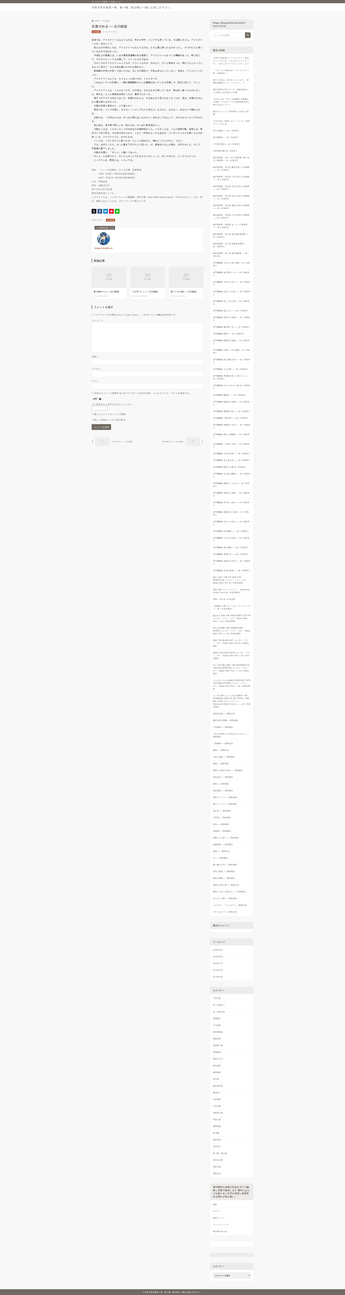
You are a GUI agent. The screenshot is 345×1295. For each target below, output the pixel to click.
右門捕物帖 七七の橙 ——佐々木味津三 (230, 369)
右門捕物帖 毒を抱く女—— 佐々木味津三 (231, 326)
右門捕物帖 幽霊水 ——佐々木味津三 (229, 395)
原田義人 (217, 1018)
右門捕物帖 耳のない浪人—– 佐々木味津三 (231, 503)
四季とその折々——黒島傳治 (226, 837)
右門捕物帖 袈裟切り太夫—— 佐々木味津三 (231, 426)
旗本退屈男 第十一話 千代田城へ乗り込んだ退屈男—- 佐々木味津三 (231, 159)
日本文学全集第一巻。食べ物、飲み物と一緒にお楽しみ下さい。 (132, 7)
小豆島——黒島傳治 (222, 817)
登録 (215, 1204)
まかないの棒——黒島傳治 (225, 898)
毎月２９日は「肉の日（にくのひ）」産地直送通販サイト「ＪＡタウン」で (231, 81)
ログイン (217, 1211)
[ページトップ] (339, 1289)
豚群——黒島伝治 (221, 750)
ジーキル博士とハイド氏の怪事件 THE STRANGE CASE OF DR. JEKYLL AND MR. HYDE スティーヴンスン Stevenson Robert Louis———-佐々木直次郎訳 (232, 701)
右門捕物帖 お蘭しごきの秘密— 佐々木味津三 (231, 351)
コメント (97, 320)
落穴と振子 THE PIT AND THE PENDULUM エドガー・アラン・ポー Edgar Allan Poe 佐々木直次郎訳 (231, 580)
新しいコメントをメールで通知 (110, 414)
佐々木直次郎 (219, 1011)
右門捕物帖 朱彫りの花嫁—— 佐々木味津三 (231, 318)
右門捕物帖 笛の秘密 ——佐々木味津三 (230, 547)
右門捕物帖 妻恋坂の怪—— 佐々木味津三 (231, 411)
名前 (95, 356)
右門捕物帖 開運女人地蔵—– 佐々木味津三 (231, 341)
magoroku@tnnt (103, 248)
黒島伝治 (217, 1173)
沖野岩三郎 (218, 1112)
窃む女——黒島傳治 (222, 810)
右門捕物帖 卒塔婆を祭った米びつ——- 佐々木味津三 (230, 377)
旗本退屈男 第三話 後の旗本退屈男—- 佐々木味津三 (230, 235)
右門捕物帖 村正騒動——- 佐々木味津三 (231, 531)
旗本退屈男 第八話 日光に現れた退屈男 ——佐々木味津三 (231, 187)
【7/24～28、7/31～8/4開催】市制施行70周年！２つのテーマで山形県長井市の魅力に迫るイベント (231, 102)
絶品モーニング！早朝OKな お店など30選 (231, 112)
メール (96, 368)
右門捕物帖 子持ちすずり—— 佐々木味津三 (231, 283)
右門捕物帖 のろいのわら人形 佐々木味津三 (231, 386)
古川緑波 (106, 21)
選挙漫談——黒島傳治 (223, 790)
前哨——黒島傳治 (221, 783)
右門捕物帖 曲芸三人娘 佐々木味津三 (229, 466)
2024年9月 (218, 949)
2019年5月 (218, 970)
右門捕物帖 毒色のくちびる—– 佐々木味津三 (231, 484)
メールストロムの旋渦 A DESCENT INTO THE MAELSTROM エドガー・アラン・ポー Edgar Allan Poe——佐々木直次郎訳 (232, 684)
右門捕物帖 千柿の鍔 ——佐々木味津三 (230, 418)
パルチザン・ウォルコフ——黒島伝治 (230, 905)
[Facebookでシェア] (99, 211)
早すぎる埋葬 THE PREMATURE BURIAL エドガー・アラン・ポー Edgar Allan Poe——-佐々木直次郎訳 (232, 630)
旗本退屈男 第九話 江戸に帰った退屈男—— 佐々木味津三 (231, 178)
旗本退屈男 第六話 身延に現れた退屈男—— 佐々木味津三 (231, 206)
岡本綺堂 (217, 1065)
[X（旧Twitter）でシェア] (94, 211)
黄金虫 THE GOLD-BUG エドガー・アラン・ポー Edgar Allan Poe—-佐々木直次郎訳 (231, 655)
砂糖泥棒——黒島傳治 (223, 844)
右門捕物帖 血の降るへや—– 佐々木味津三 (231, 273)
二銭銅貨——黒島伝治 (223, 743)
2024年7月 (218, 963)
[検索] (248, 35)
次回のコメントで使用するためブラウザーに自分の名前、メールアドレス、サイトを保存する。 (142, 393)
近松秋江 (217, 1146)
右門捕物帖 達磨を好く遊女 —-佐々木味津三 (231, 513)
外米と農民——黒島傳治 (224, 871)
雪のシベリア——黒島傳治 (225, 804)
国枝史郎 (217, 1038)
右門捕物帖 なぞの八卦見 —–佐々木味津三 (231, 539)
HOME (97, 21)
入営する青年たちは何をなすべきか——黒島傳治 (231, 735)
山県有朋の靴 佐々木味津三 (225, 150)
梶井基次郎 (218, 1085)
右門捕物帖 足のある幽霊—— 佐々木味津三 (231, 475)
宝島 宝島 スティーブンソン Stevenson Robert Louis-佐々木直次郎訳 (231, 591)
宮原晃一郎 (218, 1045)
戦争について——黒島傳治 (225, 797)
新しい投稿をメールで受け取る (110, 419)
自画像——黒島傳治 (222, 831)
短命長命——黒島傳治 (223, 777)
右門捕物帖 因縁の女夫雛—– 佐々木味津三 (231, 403)
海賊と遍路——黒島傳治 (224, 878)
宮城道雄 (217, 1052)
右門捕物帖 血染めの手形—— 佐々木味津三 (231, 562)
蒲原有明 (217, 1139)
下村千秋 (217, 998)
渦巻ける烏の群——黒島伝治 (226, 884)
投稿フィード (219, 1217)
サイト (95, 380)
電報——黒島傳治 (221, 763)
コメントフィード (221, 1224)
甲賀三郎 (217, 1119)
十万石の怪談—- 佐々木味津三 (226, 144)
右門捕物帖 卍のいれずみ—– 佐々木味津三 (231, 523)
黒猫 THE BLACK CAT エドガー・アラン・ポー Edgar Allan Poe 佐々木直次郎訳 (231, 643)
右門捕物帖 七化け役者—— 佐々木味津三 (231, 453)
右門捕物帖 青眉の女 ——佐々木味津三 (230, 554)
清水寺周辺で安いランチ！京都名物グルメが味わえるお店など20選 (231, 91)
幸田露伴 (217, 1072)
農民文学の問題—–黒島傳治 (225, 720)
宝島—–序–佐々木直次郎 (224, 599)
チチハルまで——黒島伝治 (225, 911)
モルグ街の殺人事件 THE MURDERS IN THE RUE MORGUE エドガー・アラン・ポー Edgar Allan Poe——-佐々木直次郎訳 (231, 669)
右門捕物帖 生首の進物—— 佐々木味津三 (231, 570)
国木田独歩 (218, 1031)
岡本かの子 (218, 1058)
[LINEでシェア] (117, 211)
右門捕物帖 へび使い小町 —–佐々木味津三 (231, 445)
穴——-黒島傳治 (220, 857)
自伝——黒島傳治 (221, 824)
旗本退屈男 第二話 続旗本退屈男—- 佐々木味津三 (229, 245)
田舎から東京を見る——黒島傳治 (228, 770)
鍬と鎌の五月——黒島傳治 (225, 864)
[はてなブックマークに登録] (105, 211)
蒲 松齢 (216, 1133)
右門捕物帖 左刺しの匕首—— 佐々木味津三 (231, 293)
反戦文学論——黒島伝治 (224, 713)
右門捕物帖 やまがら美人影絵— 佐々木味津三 (231, 264)
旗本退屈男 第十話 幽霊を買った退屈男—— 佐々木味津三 (231, 168)
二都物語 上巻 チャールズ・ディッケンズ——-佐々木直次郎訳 (231, 607)
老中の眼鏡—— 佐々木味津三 (226, 130)
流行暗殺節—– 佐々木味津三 (226, 137)
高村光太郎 (218, 1159)
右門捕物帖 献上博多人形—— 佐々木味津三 (231, 361)
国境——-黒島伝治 (221, 851)
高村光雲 (217, 1166)
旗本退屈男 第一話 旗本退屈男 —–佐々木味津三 (231, 254)
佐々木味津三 (219, 1004)
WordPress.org (220, 1231)
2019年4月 (218, 976)
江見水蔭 (217, 1106)
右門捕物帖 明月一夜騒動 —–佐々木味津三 (231, 435)
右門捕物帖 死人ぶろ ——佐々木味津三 (230, 310)
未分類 (216, 1079)
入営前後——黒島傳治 (223, 727)
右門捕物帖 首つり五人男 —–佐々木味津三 (231, 302)
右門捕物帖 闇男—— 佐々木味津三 (228, 333)
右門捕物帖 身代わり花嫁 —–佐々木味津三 (231, 494)
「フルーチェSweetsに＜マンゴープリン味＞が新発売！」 (231, 71)
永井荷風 (217, 1099)
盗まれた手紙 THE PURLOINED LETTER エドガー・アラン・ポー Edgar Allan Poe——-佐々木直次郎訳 (232, 618)
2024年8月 (218, 956)
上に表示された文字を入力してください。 (113, 404)
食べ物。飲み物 (220, 1153)
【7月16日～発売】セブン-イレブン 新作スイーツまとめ (231, 122)
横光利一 (217, 1092)
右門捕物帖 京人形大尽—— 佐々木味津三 (231, 460)
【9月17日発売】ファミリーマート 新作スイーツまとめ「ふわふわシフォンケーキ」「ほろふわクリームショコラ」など (231, 60)
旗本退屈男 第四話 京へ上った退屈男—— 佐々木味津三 (230, 226)
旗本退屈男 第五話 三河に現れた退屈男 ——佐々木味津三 (231, 216)
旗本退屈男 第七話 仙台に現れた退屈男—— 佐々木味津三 (231, 197)
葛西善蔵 (217, 1126)
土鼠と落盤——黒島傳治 (224, 756)
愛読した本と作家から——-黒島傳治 (229, 891)
